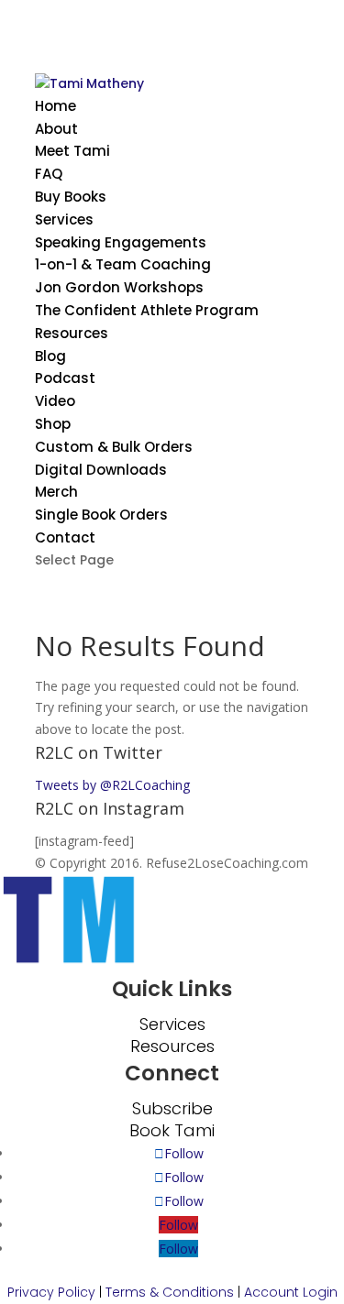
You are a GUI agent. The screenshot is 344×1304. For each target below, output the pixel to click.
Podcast (65, 378)
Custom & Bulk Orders (114, 446)
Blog (50, 356)
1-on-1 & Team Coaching (123, 264)
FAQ (48, 173)
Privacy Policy (51, 1292)
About (56, 128)
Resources (71, 333)
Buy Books (70, 196)
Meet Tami (72, 150)
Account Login (291, 1292)
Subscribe (172, 1108)
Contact (65, 537)
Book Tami (172, 1130)
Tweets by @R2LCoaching (112, 785)
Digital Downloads (101, 469)
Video (55, 401)
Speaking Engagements (120, 242)
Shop (53, 423)
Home (55, 105)
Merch (56, 491)
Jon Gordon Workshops (119, 287)
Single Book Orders (101, 514)
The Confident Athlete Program (147, 310)
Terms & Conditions (169, 1292)
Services (64, 219)
